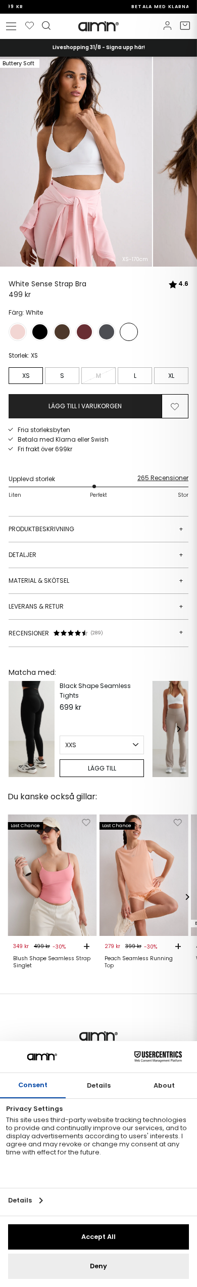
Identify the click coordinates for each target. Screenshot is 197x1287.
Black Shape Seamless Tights (95, 690)
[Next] (178, 729)
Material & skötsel (96, 580)
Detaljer (96, 554)
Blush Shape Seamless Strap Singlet (51, 962)
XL (171, 375)
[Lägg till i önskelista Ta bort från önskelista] (175, 406)
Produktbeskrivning (96, 529)
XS (26, 375)
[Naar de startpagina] (98, 26)
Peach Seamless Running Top (139, 962)
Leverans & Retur (96, 606)
